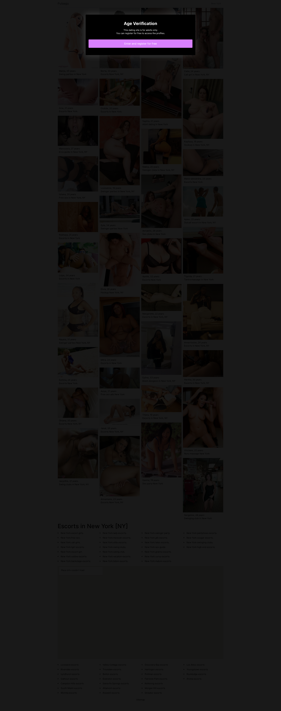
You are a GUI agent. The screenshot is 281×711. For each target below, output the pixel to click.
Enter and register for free (140, 43)
